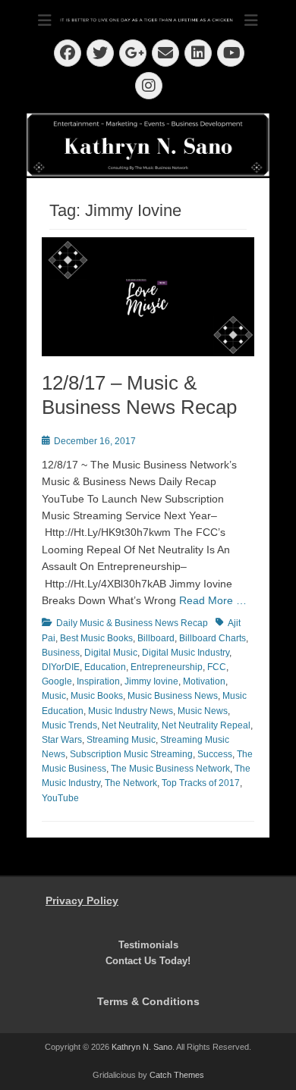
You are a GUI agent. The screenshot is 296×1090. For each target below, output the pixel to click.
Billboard (156, 638)
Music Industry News (130, 711)
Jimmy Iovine (151, 681)
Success (214, 754)
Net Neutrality (129, 725)
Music (54, 696)
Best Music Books (96, 638)
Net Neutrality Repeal (206, 725)
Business (61, 652)
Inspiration (98, 681)
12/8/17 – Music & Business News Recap (139, 394)
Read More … (213, 600)
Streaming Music (121, 739)
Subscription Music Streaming (131, 754)
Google (57, 681)
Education (105, 667)
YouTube (60, 798)
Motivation (204, 681)
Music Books (97, 696)
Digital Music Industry (185, 652)
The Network (131, 783)
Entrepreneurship (167, 667)
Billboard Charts (212, 638)
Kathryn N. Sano (142, 1046)
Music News (203, 711)
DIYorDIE (61, 667)
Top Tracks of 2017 (201, 783)
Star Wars (62, 739)
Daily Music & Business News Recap (132, 623)
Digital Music (110, 652)
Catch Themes (177, 1074)
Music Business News (173, 696)
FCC (216, 667)
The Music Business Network (170, 768)
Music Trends (69, 725)
